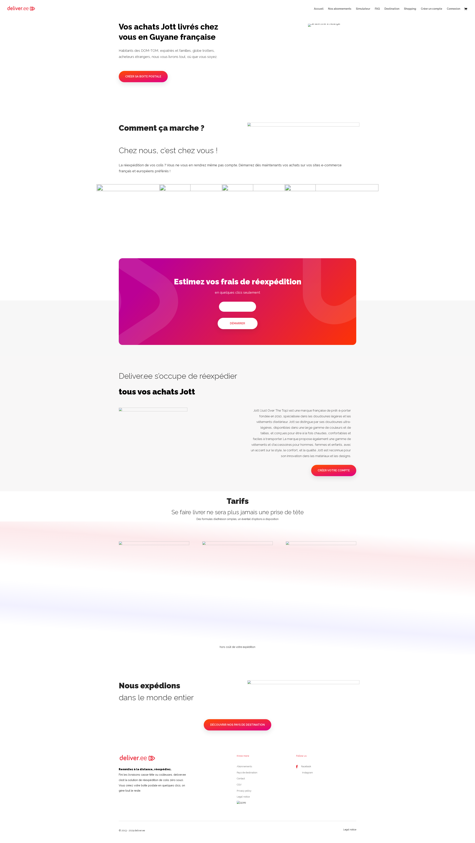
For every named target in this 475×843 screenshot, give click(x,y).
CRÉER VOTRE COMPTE (334, 470)
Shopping (410, 8)
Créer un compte (431, 8)
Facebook (306, 766)
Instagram (307, 772)
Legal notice (243, 796)
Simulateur (363, 8)
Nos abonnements (339, 8)
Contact (241, 778)
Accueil (318, 8)
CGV (239, 784)
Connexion (453, 8)
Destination (391, 8)
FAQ (377, 8)
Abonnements (244, 766)
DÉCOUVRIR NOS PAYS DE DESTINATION (237, 724)
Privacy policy (244, 790)
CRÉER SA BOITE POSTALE (143, 76)
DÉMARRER (237, 323)
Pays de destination (247, 772)
